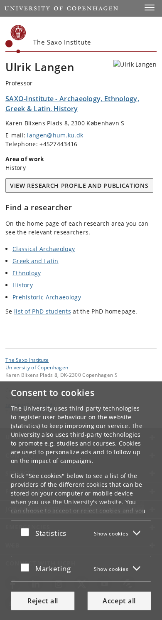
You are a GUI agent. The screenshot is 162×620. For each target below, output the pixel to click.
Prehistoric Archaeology (46, 297)
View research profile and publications (79, 185)
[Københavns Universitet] (15, 39)
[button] (149, 7)
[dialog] (81, 500)
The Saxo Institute (27, 359)
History (22, 285)
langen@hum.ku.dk (55, 135)
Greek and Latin (35, 261)
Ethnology (26, 273)
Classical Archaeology (43, 249)
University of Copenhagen (36, 367)
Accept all (119, 600)
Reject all (42, 600)
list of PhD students (42, 311)
